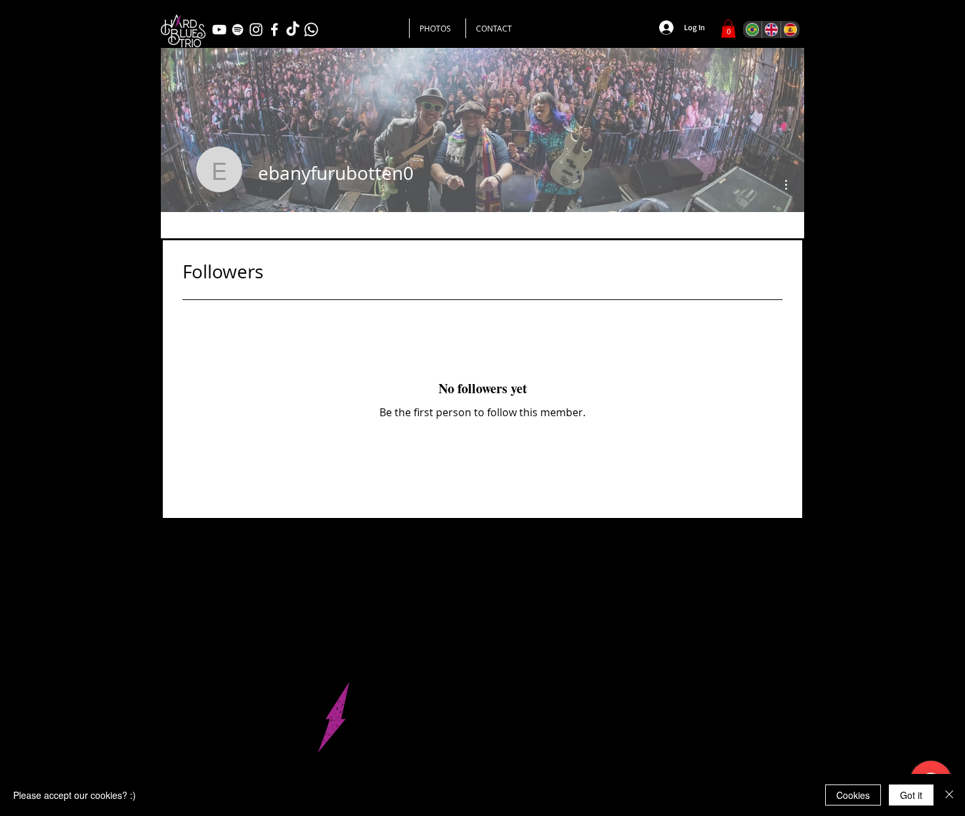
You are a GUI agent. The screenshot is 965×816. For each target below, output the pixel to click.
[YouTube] (219, 29)
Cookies (853, 795)
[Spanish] (790, 29)
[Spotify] (237, 29)
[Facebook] (274, 29)
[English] (771, 29)
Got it (911, 795)
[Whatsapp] (311, 29)
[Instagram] (256, 29)
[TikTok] (292, 29)
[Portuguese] (752, 29)
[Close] (949, 794)
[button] (728, 28)
